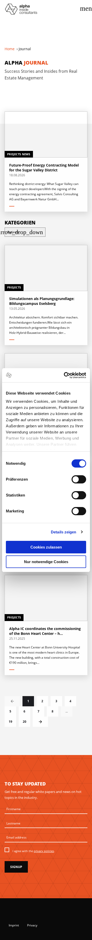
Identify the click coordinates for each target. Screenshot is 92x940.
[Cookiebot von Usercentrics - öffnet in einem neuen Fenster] (65, 375)
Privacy (32, 925)
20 (24, 721)
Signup (16, 867)
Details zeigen (63, 532)
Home (10, 48)
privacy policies (44, 851)
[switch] (79, 479)
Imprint (14, 925)
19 (10, 721)
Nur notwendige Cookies (46, 562)
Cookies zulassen (46, 547)
